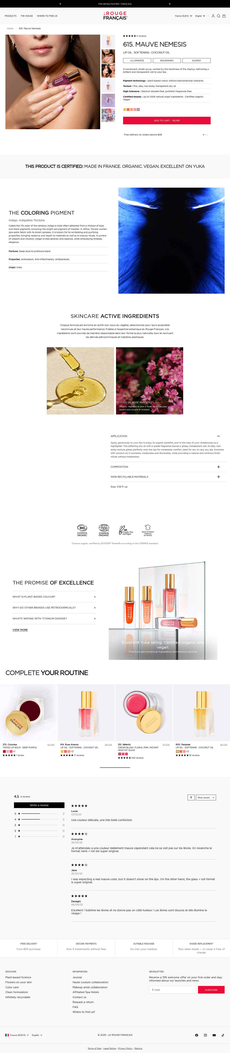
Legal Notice (109, 1048)
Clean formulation (16, 992)
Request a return (83, 1002)
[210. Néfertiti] (119, 754)
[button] (130, 36)
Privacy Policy (125, 1048)
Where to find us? (84, 1011)
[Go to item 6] (108, 115)
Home (10, 28)
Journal (77, 977)
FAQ (75, 1007)
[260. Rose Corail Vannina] (11, 751)
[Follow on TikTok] (223, 1035)
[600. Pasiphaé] (124, 109)
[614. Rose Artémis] (135, 109)
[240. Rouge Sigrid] (4, 751)
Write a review (39, 805)
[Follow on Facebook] (196, 1035)
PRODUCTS (11, 16)
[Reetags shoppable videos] (53, 473)
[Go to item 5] (108, 100)
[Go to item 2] (108, 56)
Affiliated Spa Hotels (86, 992)
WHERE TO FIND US (47, 16)
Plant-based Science (18, 977)
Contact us (79, 997)
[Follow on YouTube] (214, 1035)
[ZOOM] (92, 121)
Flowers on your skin (18, 982)
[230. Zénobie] (126, 754)
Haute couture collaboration (90, 982)
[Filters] (191, 797)
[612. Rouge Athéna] (128, 109)
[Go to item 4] (108, 85)
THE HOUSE (27, 16)
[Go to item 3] (108, 71)
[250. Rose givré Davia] (7, 751)
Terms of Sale (94, 1048)
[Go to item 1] (108, 41)
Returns (138, 1048)
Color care (12, 987)
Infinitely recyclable (17, 997)
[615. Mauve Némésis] (138, 109)
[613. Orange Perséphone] (131, 109)
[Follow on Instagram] (205, 1035)
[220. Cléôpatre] (123, 754)
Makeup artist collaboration (90, 987)
